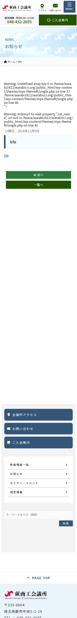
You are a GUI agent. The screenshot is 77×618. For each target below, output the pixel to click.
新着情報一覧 (19, 465)
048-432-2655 (19, 20)
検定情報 (16, 492)
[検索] (66, 513)
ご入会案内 (59, 20)
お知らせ (16, 474)
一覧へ (38, 184)
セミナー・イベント (24, 483)
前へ (40, 174)
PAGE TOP (41, 577)
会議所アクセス (24, 414)
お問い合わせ (23, 428)
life (6, 155)
